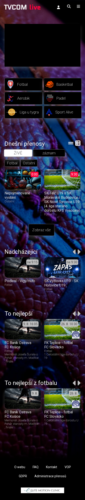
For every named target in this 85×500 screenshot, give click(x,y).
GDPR (23, 476)
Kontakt (51, 467)
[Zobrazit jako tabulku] (70, 143)
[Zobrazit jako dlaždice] (77, 143)
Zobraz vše (41, 230)
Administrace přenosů (50, 476)
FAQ (36, 467)
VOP (68, 467)
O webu (19, 467)
